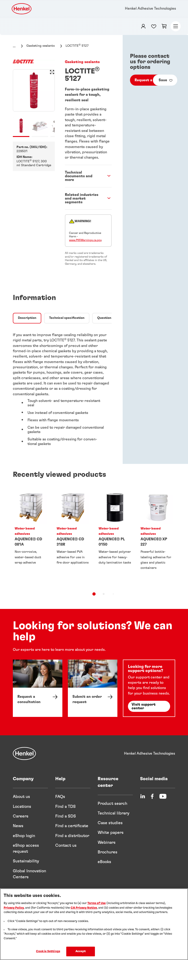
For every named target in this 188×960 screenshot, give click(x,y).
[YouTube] (162, 796)
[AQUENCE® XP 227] (157, 537)
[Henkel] (24, 753)
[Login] (143, 26)
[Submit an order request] (92, 688)
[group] (34, 103)
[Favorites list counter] (154, 26)
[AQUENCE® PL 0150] (115, 537)
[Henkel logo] (22, 8)
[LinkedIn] (142, 796)
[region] (94, 924)
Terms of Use (96, 903)
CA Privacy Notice (84, 907)
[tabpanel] (62, 388)
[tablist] (94, 594)
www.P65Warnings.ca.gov (85, 240)
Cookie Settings (48, 951)
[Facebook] (152, 796)
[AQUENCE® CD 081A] (31, 537)
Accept (80, 951)
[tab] (27, 318)
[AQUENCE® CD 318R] (73, 537)
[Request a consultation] (37, 688)
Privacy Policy (14, 907)
